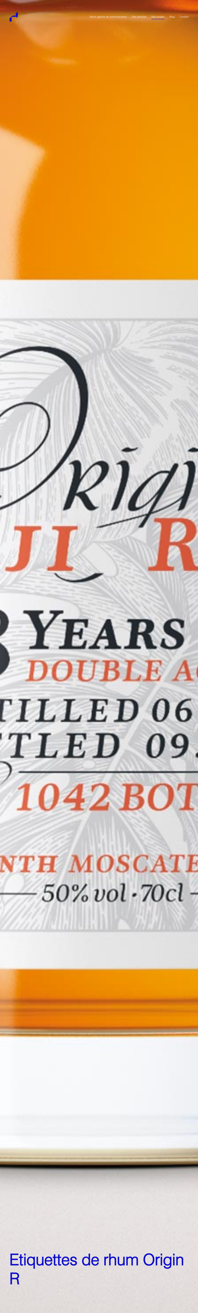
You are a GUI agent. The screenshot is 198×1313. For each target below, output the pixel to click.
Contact (184, 17)
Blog (172, 17)
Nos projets (158, 17)
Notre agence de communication (108, 17)
